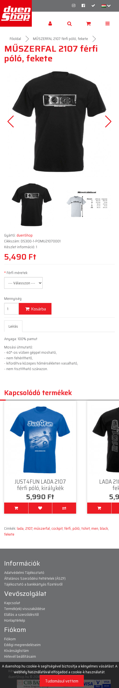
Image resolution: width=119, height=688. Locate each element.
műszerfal (42, 528)
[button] (108, 121)
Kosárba (38, 308)
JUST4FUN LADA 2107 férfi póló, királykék (40, 485)
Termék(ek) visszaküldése (24, 609)
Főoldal (15, 39)
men (94, 528)
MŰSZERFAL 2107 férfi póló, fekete (60, 39)
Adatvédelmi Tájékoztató (24, 572)
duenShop (25, 235)
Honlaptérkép (14, 620)
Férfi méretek (17, 273)
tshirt (85, 528)
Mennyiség (13, 299)
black (104, 528)
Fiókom (10, 639)
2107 (28, 528)
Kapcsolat (12, 603)
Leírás (13, 326)
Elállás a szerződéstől (21, 614)
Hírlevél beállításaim (20, 656)
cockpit (57, 528)
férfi (67, 528)
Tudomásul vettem (61, 680)
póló (76, 528)
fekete (9, 534)
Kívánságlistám (16, 650)
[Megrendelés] (93, 5)
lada (20, 528)
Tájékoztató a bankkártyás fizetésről (33, 584)
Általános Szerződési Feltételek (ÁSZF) (35, 578)
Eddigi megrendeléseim (22, 645)
